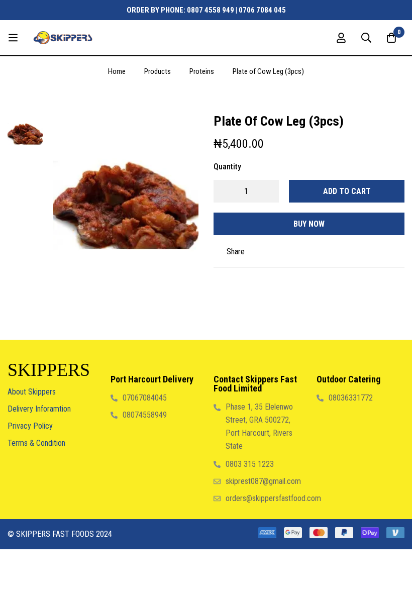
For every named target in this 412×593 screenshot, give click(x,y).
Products (157, 71)
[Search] (366, 37)
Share (236, 251)
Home (117, 71)
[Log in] (341, 37)
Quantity (227, 166)
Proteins (201, 71)
